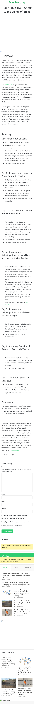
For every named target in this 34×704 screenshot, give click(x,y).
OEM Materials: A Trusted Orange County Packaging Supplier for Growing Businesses (8, 662)
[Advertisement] (17, 33)
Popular (5, 567)
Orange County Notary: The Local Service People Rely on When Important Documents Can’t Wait (16, 575)
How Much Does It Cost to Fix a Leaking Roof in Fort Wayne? (22, 603)
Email (4, 501)
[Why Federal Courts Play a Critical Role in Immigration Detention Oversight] (7, 612)
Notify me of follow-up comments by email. (16, 522)
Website (4, 508)
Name (4, 494)
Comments (27, 567)
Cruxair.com (15, 450)
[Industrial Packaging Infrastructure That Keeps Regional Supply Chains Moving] (7, 592)
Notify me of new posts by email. (13, 525)
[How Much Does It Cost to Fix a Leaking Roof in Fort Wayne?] (7, 603)
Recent (16, 567)
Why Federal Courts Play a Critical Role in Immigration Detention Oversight (22, 612)
